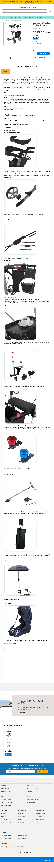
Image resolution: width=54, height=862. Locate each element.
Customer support (40, 825)
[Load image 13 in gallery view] (4, 53)
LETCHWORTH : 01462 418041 (23, 17)
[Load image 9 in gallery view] (4, 51)
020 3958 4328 (22, 840)
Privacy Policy (4, 819)
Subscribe (42, 771)
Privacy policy (40, 859)
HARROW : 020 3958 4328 (37, 17)
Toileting (29, 796)
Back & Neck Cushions (32, 799)
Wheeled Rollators (31, 794)
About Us (3, 813)
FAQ (37, 822)
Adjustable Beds (5, 788)
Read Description (36, 28)
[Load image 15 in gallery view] (15, 53)
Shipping (35, 41)
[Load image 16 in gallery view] (21, 53)
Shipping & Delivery (40, 813)
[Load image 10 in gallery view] (10, 51)
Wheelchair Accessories (7, 794)
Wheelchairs (30, 791)
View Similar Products (16, 58)
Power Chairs (30, 785)
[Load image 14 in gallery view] (10, 53)
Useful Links (39, 827)
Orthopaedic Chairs (6, 791)
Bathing (3, 796)
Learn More (22, 713)
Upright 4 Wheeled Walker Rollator (9, 744)
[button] (50, 11)
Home (2, 20)
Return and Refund (40, 819)
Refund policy (32, 859)
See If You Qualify (32, 2)
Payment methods (40, 816)
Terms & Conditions (6, 822)
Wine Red (40, 48)
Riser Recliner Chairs (32, 788)
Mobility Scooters (5, 785)
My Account (21, 813)
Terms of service (48, 859)
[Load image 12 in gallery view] (21, 51)
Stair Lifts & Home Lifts (7, 805)
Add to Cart (9, 754)
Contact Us (4, 825)
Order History (21, 816)
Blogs (2, 816)
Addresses (21, 819)
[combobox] (24, 11)
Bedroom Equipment (6, 799)
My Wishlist (21, 822)
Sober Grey (40, 46)
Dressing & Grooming (6, 802)
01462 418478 (4, 840)
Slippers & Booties (31, 802)
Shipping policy (48, 860)
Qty (33, 50)
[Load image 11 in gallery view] (15, 51)
